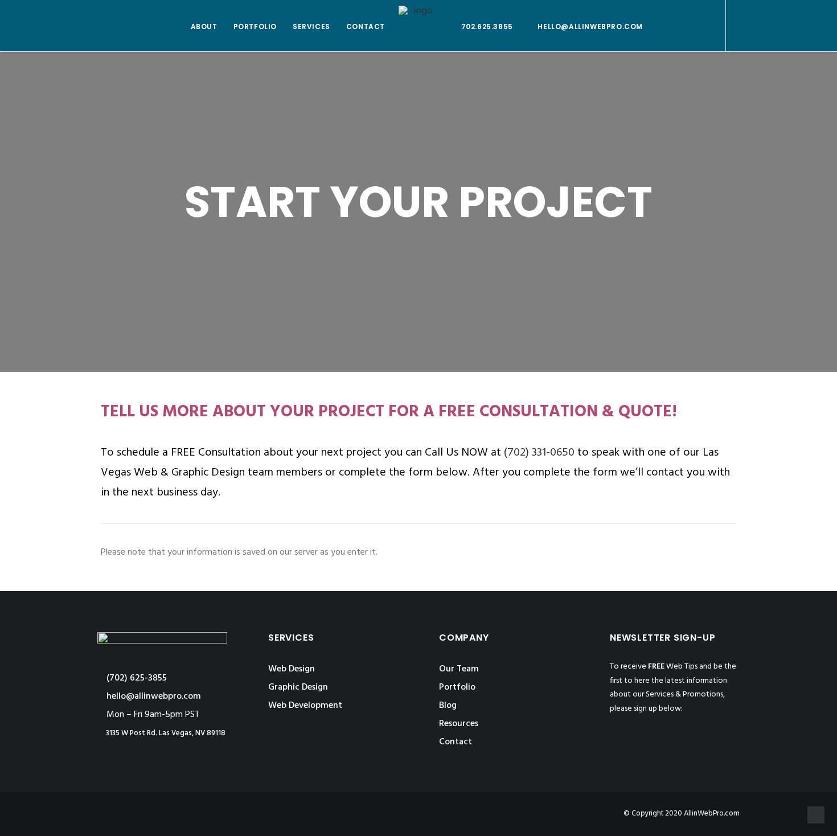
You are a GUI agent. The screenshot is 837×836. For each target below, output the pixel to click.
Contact (455, 742)
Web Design (291, 669)
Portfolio (457, 687)
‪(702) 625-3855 (135, 678)
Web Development (305, 705)
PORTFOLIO (255, 26)
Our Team (459, 669)
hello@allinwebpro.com (590, 26)
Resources (458, 723)
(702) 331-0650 (539, 453)
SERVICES (311, 26)
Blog (448, 705)
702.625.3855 (487, 26)
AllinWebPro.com (712, 813)
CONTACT (365, 26)
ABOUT (204, 26)
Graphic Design (298, 687)
